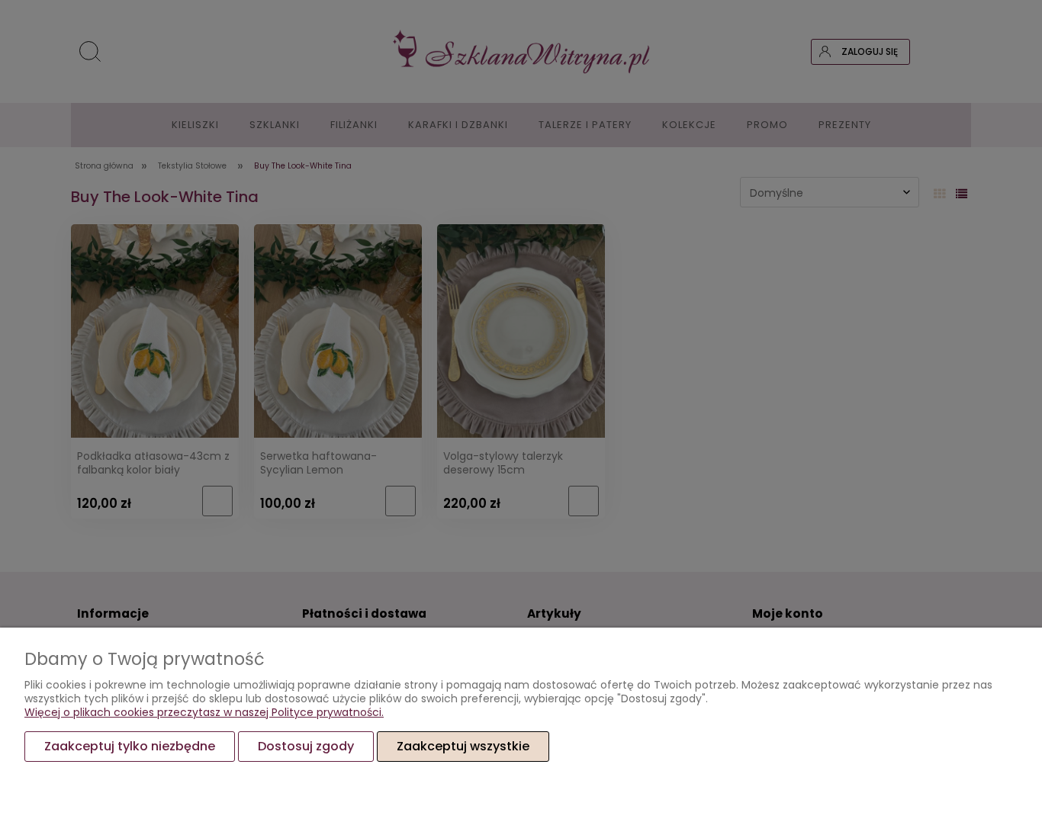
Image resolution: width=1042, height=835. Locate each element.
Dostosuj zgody (306, 746)
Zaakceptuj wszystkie (463, 746)
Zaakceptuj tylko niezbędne (129, 746)
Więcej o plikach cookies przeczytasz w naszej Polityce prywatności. (204, 712)
